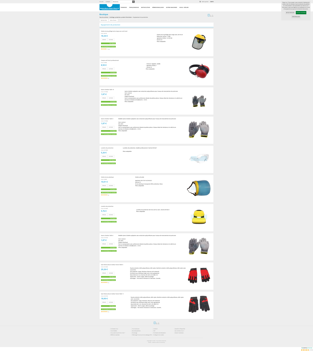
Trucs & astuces (135, 328)
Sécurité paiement (136, 331)
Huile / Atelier (183, 7)
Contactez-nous (114, 328)
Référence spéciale (115, 335)
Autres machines (171, 7)
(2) (108, 195)
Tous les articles (103, 17)
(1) (108, 282)
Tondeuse (124, 7)
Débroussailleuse (158, 7)
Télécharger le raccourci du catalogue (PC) (142, 335)
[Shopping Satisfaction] (307, 348)
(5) (108, 78)
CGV (154, 331)
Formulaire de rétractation (159, 333)
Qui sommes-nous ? (179, 331)
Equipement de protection (140, 17)
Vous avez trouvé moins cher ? (118, 333)
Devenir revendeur (179, 333)
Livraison (155, 328)
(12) (109, 49)
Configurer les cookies (158, 335)
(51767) (311, 350)
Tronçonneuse (134, 7)
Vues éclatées (114, 331)
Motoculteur (145, 7)
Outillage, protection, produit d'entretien (121, 17)
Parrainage (134, 333)
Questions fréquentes (180, 328)
